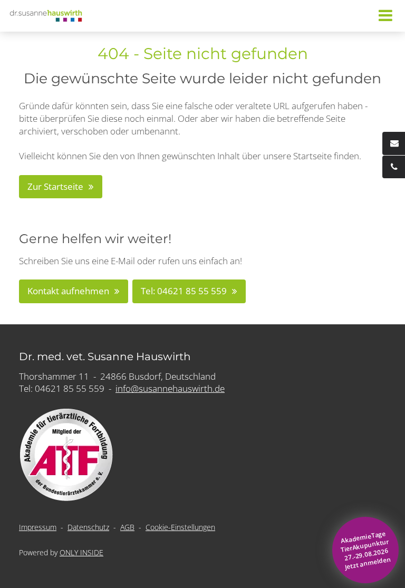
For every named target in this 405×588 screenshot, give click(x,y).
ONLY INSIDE (81, 552)
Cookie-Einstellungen (180, 527)
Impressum (37, 527)
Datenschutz (88, 527)
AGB (127, 527)
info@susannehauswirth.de (170, 388)
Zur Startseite (55, 186)
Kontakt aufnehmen (68, 291)
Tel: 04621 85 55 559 (184, 291)
